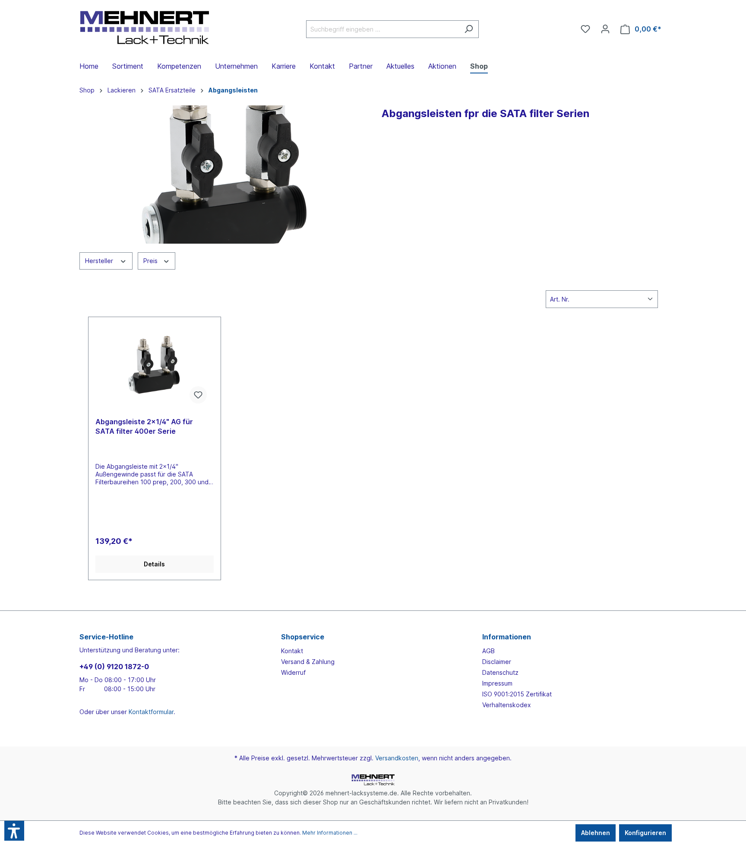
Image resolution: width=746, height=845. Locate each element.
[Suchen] (468, 29)
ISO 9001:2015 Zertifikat (517, 694)
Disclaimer (496, 661)
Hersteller (100, 260)
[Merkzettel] (585, 29)
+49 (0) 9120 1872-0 (114, 666)
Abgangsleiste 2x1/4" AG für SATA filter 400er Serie (144, 426)
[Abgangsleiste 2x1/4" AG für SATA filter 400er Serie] (154, 367)
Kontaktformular (151, 711)
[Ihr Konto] (605, 29)
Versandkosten (396, 758)
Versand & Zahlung (308, 661)
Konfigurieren (645, 832)
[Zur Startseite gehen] (144, 27)
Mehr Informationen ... (329, 832)
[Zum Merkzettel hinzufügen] (198, 394)
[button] (14, 831)
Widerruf (293, 672)
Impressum (497, 683)
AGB (488, 650)
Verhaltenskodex (506, 704)
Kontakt (292, 650)
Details (154, 564)
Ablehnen (595, 832)
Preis (151, 260)
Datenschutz (500, 672)
